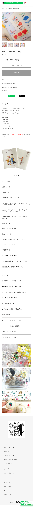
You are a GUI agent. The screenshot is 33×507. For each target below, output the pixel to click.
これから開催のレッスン (9, 337)
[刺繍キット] (5, 192)
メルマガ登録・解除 (9, 473)
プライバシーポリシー (9, 463)
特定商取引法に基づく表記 (8, 83)
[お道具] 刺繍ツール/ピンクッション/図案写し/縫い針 (14, 217)
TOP (3, 8)
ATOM (9, 477)
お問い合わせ (7, 494)
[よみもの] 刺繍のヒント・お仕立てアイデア (14, 261)
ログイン (6, 490)
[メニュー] (30, 3)
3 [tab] (18, 175)
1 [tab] (14, 175)
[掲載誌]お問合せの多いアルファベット (13, 267)
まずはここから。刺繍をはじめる (11, 280)
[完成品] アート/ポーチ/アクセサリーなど (14, 239)
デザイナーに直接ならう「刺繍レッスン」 (14, 292)
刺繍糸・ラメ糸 (6, 234)
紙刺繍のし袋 (6, 250)
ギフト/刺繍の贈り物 (8, 303)
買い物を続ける (5, 90)
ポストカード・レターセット (12, 8)
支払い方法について (9, 455)
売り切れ (16, 72)
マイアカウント (8, 482)
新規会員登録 (7, 486)
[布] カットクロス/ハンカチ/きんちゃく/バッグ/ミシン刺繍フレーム (14, 204)
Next (29, 27)
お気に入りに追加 (15, 65)
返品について (5, 80)
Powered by (12, 502)
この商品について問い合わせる (9, 87)
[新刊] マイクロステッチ (9, 331)
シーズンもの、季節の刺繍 (9, 297)
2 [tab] (16, 175)
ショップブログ (8, 469)
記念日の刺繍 (6, 314)
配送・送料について (9, 447)
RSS (5, 477)
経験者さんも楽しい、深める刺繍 (11, 286)
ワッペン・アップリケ (8, 244)
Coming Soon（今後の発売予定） (11, 326)
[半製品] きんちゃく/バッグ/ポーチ (12, 197)
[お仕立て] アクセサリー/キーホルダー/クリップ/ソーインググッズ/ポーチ (14, 210)
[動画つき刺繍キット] (8, 187)
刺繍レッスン (6, 223)
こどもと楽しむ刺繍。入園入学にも (12, 309)
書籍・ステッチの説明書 (9, 228)
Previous (4, 27)
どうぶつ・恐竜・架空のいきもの (11, 320)
